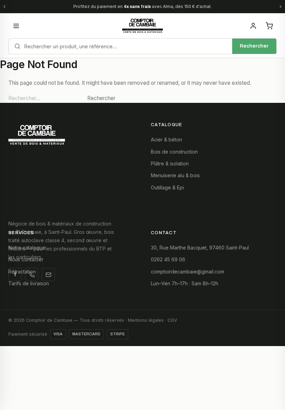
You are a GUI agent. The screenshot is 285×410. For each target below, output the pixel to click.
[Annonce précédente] (4, 6)
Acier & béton (166, 139)
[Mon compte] (253, 25)
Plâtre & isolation (170, 163)
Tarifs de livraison (28, 283)
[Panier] (269, 25)
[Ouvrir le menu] (16, 25)
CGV (172, 320)
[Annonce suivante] (280, 6)
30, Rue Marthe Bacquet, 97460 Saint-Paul (200, 248)
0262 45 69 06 (168, 259)
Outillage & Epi (167, 187)
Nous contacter (25, 259)
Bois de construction (174, 152)
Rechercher (254, 46)
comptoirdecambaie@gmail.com (187, 271)
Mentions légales (146, 320)
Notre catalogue (27, 248)
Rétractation (22, 271)
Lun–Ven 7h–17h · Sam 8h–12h (184, 283)
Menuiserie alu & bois (175, 175)
